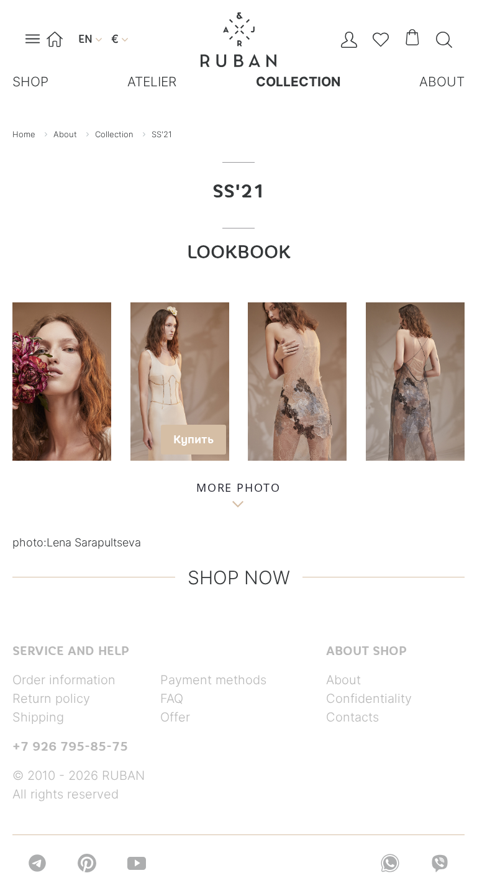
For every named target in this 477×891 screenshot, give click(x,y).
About (343, 679)
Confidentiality (369, 698)
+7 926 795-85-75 (70, 746)
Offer (175, 717)
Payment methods (213, 679)
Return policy (51, 698)
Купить (193, 439)
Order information (64, 679)
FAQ (171, 698)
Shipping (38, 717)
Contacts (352, 717)
